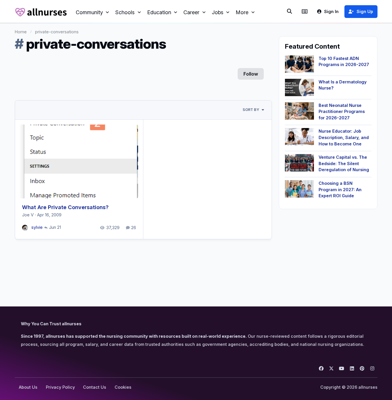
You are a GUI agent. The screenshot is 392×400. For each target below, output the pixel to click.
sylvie (37, 227)
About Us (28, 387)
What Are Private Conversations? (65, 207)
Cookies (123, 387)
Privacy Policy (60, 387)
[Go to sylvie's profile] (25, 228)
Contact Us (94, 387)
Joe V (28, 215)
